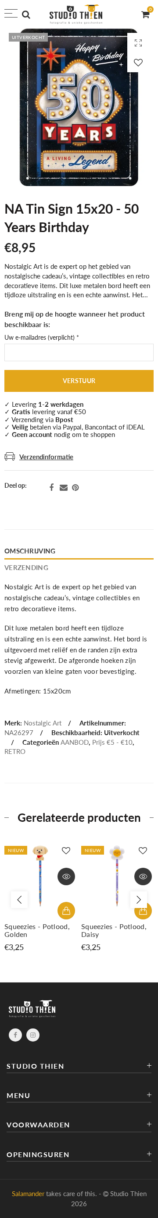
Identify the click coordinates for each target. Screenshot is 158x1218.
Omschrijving (29, 551)
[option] (40, 895)
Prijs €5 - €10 (112, 742)
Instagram (33, 1035)
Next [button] (138, 899)
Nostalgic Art (42, 723)
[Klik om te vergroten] (138, 43)
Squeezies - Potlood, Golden (37, 930)
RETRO (14, 751)
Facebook (51, 488)
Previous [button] (19, 899)
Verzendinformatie (46, 457)
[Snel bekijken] (66, 876)
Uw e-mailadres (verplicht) (41, 337)
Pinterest (75, 488)
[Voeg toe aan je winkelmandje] (66, 910)
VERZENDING (26, 567)
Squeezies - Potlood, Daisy (114, 930)
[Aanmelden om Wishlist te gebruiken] (138, 62)
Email (64, 488)
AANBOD (75, 742)
